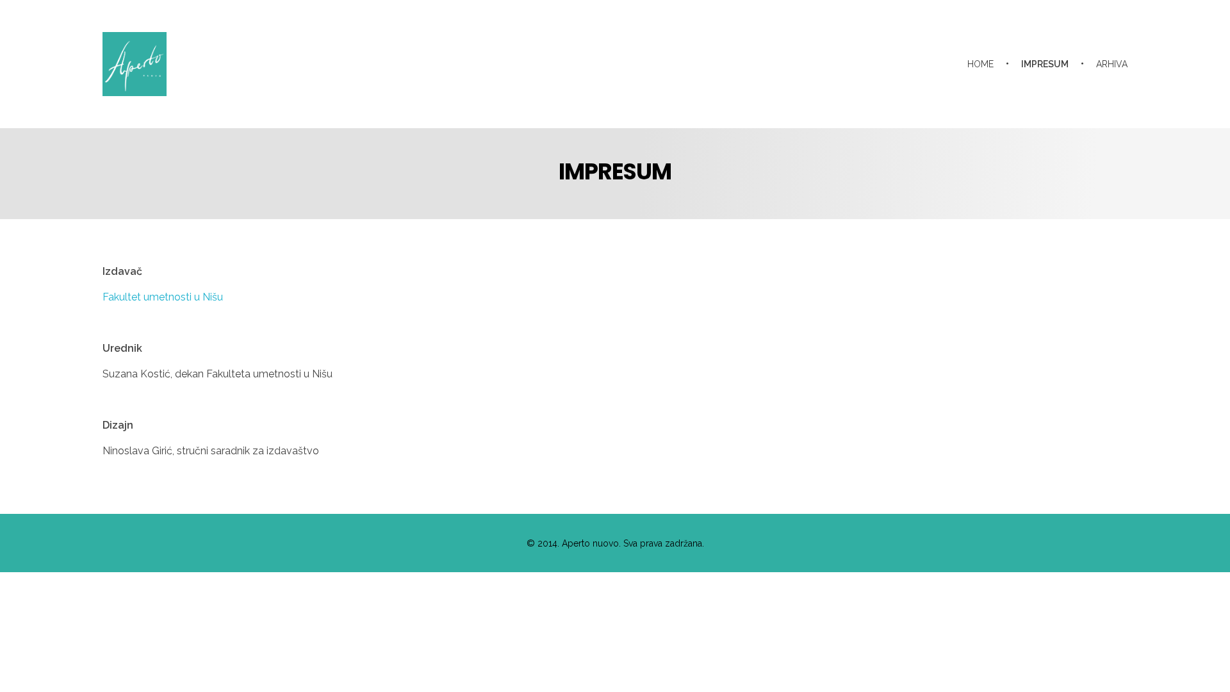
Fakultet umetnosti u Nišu (162, 297)
